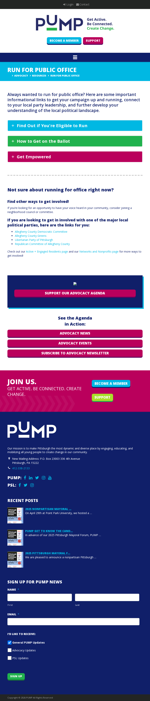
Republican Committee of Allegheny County (42, 244)
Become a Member (64, 40)
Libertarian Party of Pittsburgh (34, 240)
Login (69, 4)
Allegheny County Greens (30, 236)
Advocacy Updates (24, 650)
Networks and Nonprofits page (99, 251)
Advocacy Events (75, 343)
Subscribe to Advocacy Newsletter (75, 353)
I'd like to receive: (21, 634)
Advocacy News (75, 333)
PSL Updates (20, 658)
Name (13, 589)
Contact (84, 4)
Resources (39, 75)
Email (13, 614)
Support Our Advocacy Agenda (75, 293)
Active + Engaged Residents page (47, 251)
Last (77, 604)
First (10, 604)
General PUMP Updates (28, 642)
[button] (75, 57)
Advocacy (21, 75)
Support (93, 40)
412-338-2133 (21, 468)
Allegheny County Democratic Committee (41, 231)
